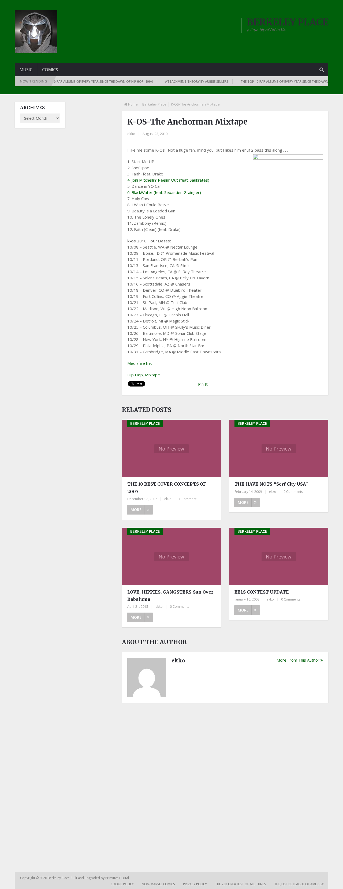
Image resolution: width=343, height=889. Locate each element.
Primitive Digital (117, 878)
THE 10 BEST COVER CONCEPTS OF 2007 (166, 487)
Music (26, 70)
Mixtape (152, 374)
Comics (50, 70)
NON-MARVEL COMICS (158, 884)
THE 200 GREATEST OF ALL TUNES (240, 884)
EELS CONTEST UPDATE (261, 592)
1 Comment (187, 499)
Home (133, 104)
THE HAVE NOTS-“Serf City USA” (271, 484)
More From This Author (298, 660)
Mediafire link (139, 363)
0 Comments (293, 491)
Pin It (203, 384)
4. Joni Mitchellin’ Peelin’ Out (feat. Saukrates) (168, 180)
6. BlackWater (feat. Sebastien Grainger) (164, 192)
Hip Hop (135, 374)
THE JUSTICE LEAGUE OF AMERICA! (299, 884)
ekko (131, 133)
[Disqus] (225, 781)
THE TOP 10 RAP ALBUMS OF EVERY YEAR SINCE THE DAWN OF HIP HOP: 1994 (86, 81)
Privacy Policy (195, 884)
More (136, 509)
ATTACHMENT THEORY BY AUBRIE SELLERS (187, 81)
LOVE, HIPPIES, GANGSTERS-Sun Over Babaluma (170, 595)
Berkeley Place (154, 104)
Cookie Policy (122, 884)
